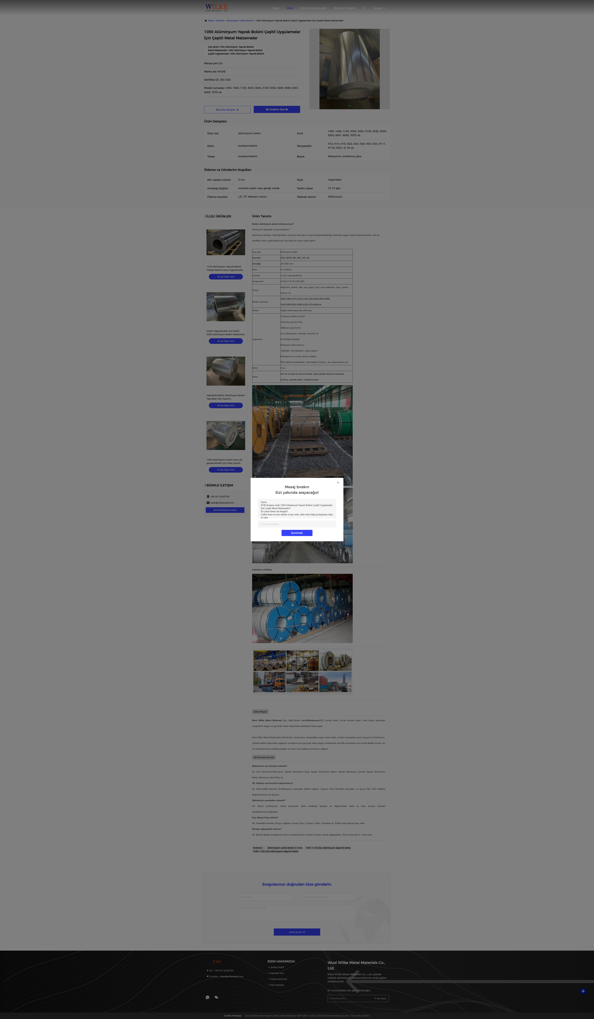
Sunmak (297, 533)
